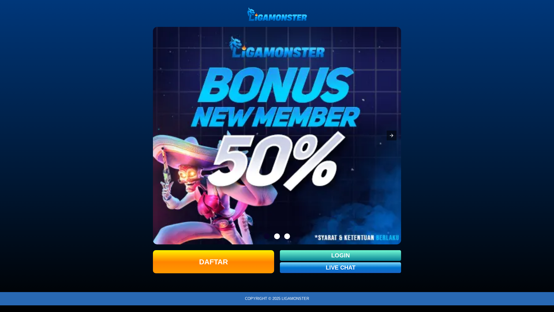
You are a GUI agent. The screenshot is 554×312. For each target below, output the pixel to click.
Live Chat (340, 267)
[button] (391, 135)
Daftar (213, 262)
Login (340, 255)
